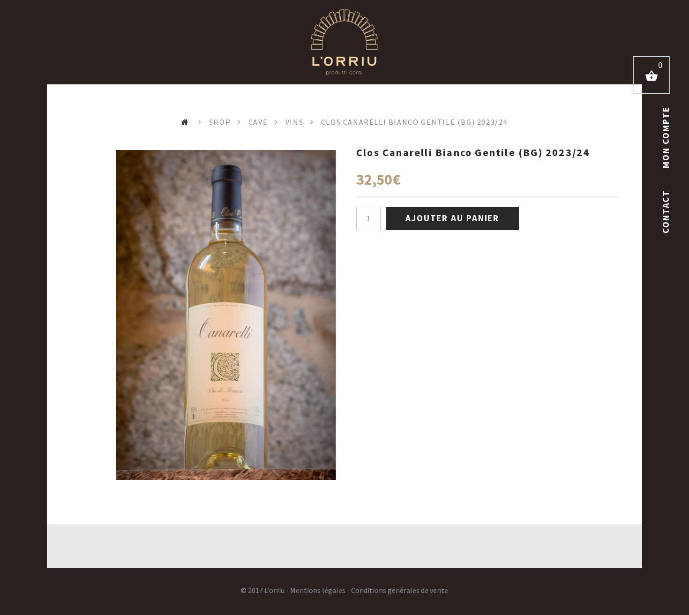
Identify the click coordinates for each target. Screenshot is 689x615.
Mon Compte (665, 137)
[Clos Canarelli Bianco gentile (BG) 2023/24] (226, 315)
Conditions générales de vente (399, 590)
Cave (258, 122)
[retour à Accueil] (186, 122)
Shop (220, 122)
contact (665, 210)
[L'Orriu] (344, 42)
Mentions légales (317, 590)
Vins (294, 122)
